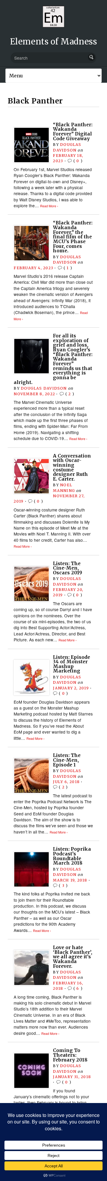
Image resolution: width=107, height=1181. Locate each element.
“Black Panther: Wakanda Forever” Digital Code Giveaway (72, 131)
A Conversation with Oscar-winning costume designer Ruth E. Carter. (72, 467)
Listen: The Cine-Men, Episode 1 (67, 760)
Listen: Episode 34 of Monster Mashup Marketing (71, 664)
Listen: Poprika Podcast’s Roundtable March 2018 (72, 856)
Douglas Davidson (44, 388)
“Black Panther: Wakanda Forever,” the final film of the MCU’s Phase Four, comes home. (72, 237)
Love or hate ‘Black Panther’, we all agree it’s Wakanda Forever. (72, 957)
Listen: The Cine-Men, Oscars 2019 (67, 568)
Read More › (49, 206)
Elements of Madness (53, 41)
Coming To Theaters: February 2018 (70, 1055)
